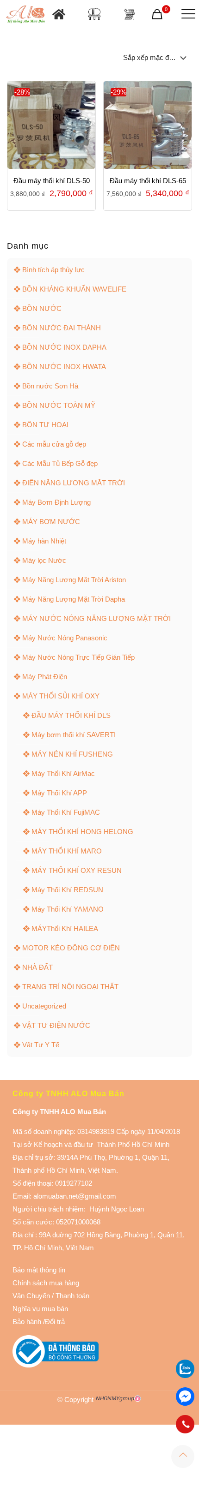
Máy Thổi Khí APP (59, 793)
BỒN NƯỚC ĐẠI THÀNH (61, 328)
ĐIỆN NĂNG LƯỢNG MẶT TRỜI (73, 483)
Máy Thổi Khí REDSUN (67, 890)
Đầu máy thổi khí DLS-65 (148, 181)
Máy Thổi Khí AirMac (63, 773)
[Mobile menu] (186, 14)
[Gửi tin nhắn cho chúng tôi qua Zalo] (185, 1375)
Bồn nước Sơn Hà (50, 386)
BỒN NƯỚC (42, 308)
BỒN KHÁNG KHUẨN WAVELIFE (74, 289)
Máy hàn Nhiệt (44, 541)
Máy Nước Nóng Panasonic (64, 638)
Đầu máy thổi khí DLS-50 (51, 181)
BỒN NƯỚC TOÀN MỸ (58, 405)
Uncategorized (44, 1006)
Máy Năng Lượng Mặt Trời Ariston (74, 580)
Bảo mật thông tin (38, 1270)
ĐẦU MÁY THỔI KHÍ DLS (71, 715)
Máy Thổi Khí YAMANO (67, 909)
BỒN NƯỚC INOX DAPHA (64, 347)
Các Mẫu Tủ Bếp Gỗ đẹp (60, 463)
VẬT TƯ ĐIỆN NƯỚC (56, 1025)
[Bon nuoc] (94, 13)
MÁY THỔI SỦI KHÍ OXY (61, 696)
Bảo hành (26, 1321)
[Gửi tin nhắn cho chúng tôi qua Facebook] (185, 1396)
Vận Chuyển (31, 1296)
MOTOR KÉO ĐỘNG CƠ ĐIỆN (71, 948)
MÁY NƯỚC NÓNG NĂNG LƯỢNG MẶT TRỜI (96, 618)
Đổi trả (55, 1321)
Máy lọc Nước (44, 560)
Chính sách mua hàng (45, 1283)
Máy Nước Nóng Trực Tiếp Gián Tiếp (78, 657)
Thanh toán (71, 1296)
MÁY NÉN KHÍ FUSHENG (72, 754)
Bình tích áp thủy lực (53, 270)
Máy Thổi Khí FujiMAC (65, 812)
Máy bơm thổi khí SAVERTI (73, 735)
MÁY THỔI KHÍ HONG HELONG (82, 832)
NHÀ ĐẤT (37, 967)
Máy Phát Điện (44, 676)
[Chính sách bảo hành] (51, 1296)
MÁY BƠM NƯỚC (51, 521)
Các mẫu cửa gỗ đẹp (54, 444)
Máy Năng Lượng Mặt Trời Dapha (73, 599)
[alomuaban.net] (25, 13)
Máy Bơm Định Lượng (56, 502)
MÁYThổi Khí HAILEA (64, 928)
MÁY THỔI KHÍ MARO (66, 851)
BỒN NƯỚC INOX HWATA (64, 366)
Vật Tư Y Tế (40, 1045)
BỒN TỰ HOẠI (45, 425)
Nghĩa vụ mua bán (40, 1309)
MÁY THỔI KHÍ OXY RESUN (76, 870)
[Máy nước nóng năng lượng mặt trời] (129, 14)
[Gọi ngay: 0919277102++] (185, 1424)
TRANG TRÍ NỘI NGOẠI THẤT (70, 987)
